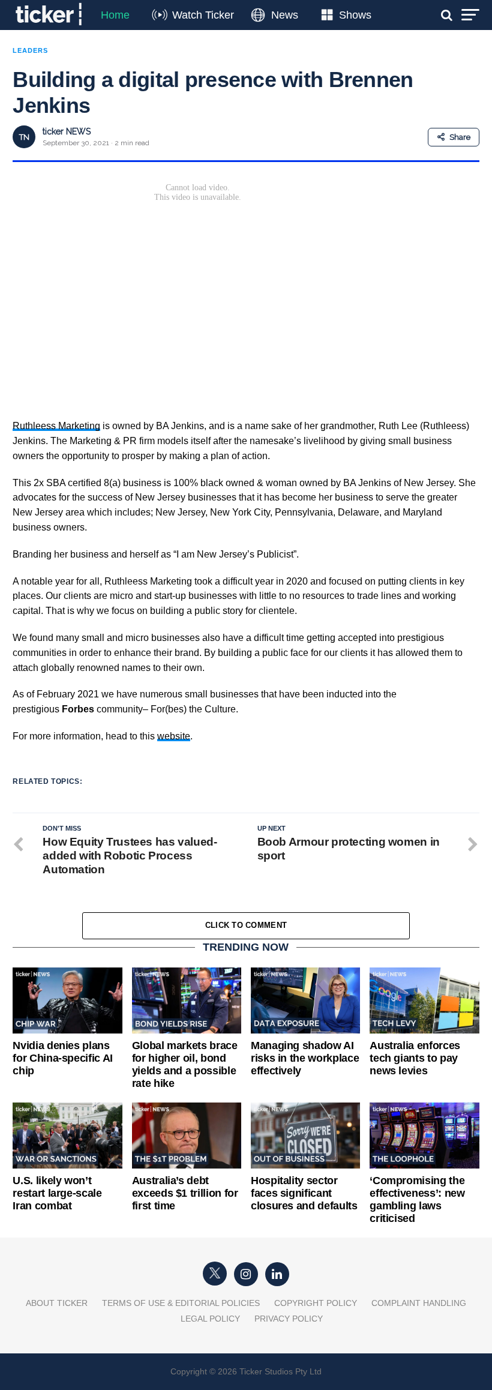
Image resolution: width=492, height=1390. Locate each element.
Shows (355, 15)
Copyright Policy (315, 1303)
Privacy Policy (288, 1318)
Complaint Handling (418, 1303)
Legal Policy (210, 1318)
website (173, 736)
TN (24, 137)
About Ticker (57, 1303)
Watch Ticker (203, 15)
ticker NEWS (67, 131)
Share (459, 137)
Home (115, 15)
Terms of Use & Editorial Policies (181, 1303)
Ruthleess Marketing (56, 426)
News (284, 15)
